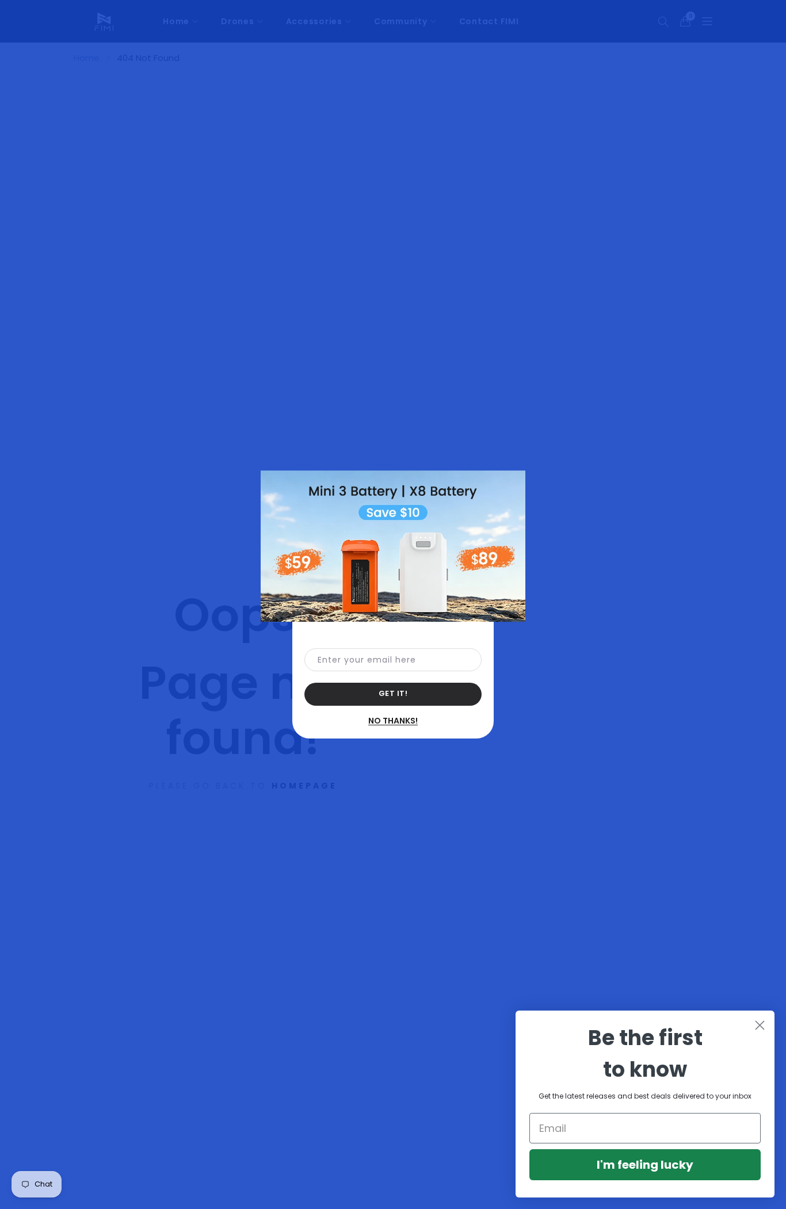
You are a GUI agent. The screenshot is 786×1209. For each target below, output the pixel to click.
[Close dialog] (760, 1025)
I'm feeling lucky (645, 1165)
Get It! (393, 693)
